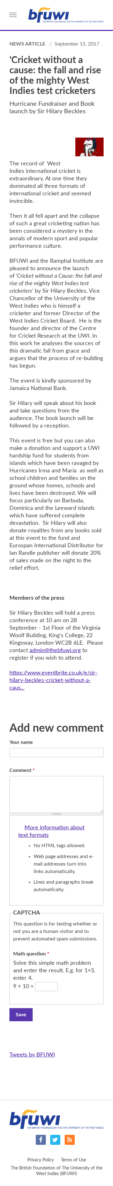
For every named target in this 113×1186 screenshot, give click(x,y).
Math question (31, 953)
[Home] (66, 15)
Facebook (41, 1140)
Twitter (55, 1140)
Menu (12, 14)
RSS (70, 1140)
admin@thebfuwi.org (55, 650)
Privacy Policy (40, 1160)
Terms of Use (73, 1160)
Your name (21, 742)
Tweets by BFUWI (32, 1055)
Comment (22, 770)
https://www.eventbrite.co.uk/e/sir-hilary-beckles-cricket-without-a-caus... (53, 680)
